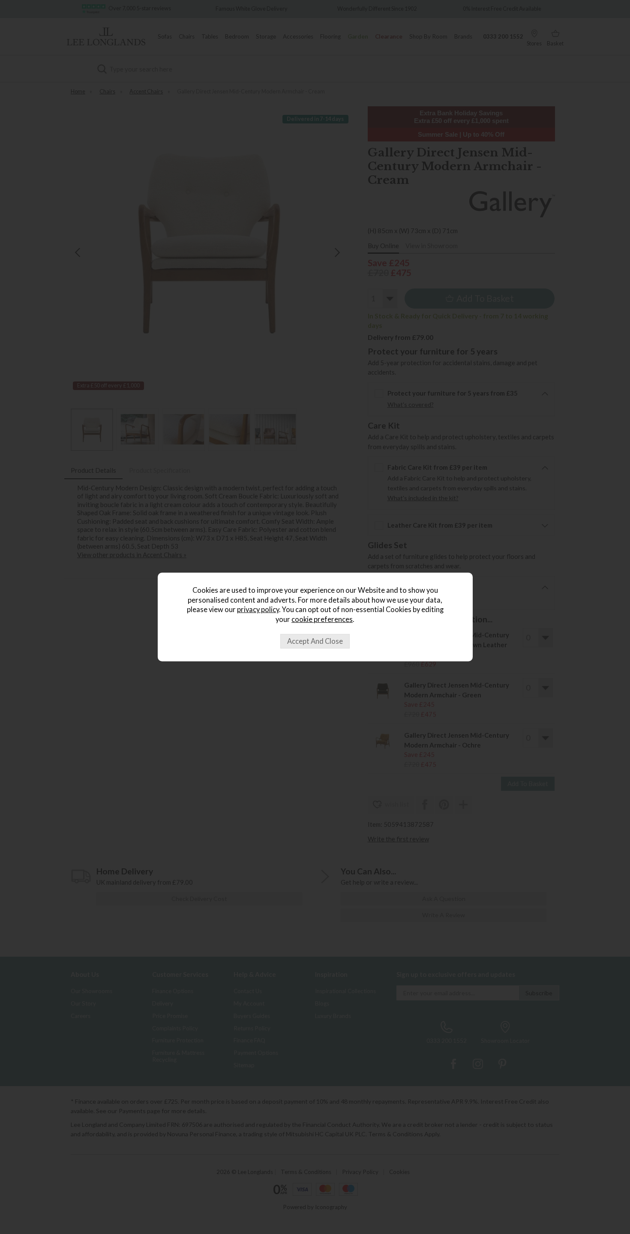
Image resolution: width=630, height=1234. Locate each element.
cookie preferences (322, 619)
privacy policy (258, 609)
